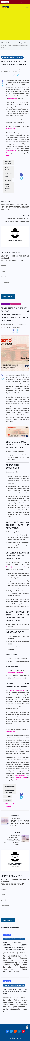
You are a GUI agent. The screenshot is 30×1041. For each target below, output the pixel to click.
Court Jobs (8, 796)
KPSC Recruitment (8, 169)
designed (8, 153)
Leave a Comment (8, 805)
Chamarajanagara (9, 786)
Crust (7, 155)
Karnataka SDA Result (8, 162)
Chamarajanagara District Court (15, 567)
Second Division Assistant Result (7, 187)
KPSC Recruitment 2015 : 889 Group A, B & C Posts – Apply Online (15, 991)
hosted (25, 778)
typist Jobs (8, 800)
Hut (2, 43)
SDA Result (8, 180)
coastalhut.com (13, 98)
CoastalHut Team (11, 151)
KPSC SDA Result (8, 175)
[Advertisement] (15, 24)
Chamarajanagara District (17, 690)
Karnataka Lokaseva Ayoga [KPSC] (17, 43)
